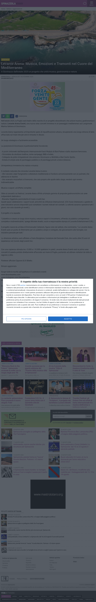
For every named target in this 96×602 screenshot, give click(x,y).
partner (23, 285)
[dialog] (48, 301)
